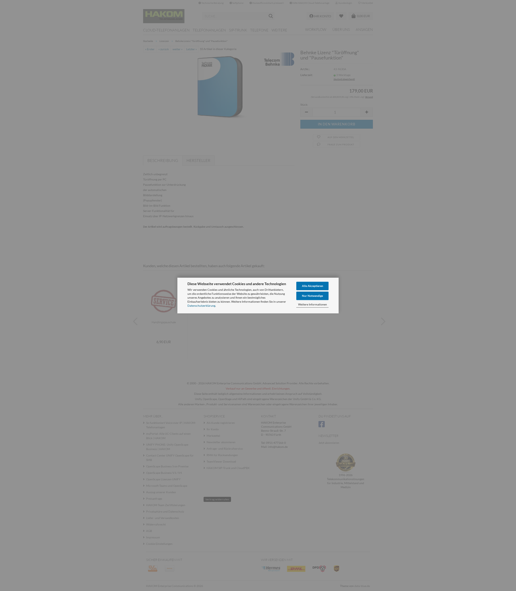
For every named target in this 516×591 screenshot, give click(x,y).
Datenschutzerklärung (201, 305)
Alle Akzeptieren (312, 286)
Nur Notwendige (312, 295)
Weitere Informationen (312, 304)
